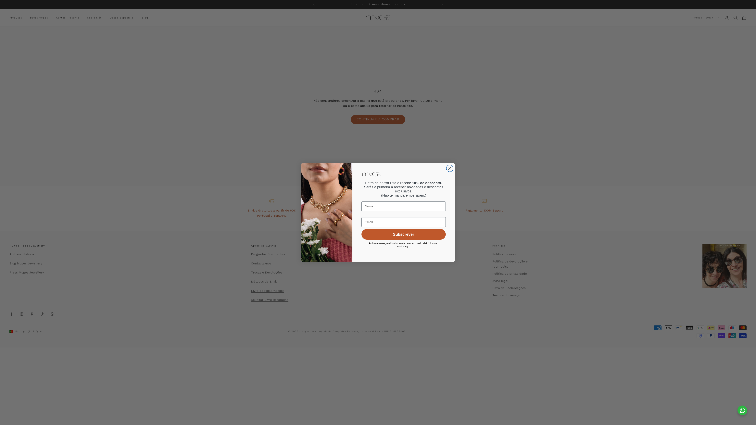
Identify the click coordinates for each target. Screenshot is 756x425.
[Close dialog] (449, 168)
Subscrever (403, 234)
